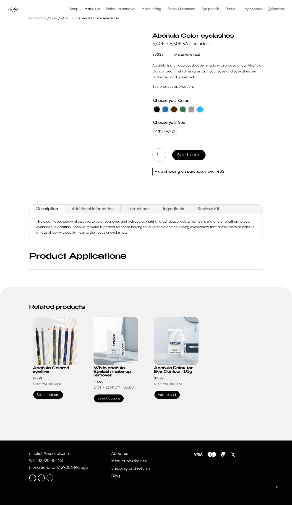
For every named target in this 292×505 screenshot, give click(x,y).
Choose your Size (169, 123)
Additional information (93, 209)
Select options (48, 395)
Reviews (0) (208, 209)
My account (251, 9)
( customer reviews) (187, 55)
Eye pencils (210, 9)
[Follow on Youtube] (50, 477)
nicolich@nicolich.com (49, 454)
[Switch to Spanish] (276, 13)
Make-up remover (121, 9)
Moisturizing (151, 9)
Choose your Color (170, 101)
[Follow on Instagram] (41, 477)
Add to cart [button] (167, 395)
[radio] (156, 109)
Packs (230, 9)
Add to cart (189, 154)
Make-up (92, 9)
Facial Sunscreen (181, 9)
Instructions (138, 209)
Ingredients (173, 209)
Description (47, 209)
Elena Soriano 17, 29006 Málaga (58, 468)
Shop (74, 9)
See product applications (173, 87)
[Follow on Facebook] (32, 477)
